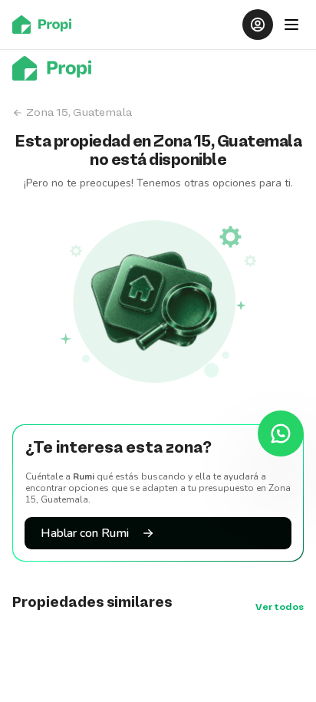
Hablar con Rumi (85, 533)
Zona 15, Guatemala (79, 112)
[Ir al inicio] (46, 24)
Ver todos (279, 607)
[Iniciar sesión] (257, 24)
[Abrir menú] (291, 24)
